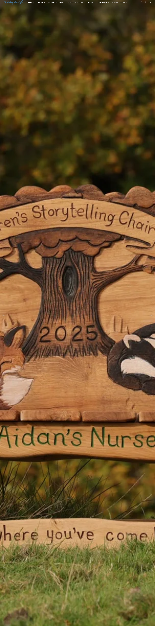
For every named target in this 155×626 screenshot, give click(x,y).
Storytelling (102, 2)
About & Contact (118, 2)
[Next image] (151, 315)
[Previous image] (4, 315)
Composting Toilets (55, 2)
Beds (30, 2)
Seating (40, 2)
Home (90, 2)
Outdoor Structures (75, 2)
